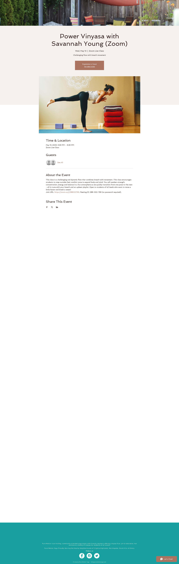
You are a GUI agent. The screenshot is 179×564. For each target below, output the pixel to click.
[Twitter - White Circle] (96, 555)
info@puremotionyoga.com (98, 562)
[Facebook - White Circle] (82, 555)
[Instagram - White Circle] (89, 555)
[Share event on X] (52, 207)
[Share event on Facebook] (47, 207)
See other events (89, 66)
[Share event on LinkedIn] (57, 207)
